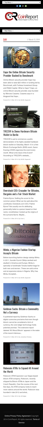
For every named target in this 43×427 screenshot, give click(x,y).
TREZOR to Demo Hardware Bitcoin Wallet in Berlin (20, 133)
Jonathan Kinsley (26, 337)
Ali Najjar (23, 396)
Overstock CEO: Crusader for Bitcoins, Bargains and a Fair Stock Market (21, 192)
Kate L (23, 218)
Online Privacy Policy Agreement (17, 416)
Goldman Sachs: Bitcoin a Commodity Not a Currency (21, 310)
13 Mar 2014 (14, 100)
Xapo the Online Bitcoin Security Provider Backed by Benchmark (18, 73)
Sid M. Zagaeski (25, 100)
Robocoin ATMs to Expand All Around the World (20, 369)
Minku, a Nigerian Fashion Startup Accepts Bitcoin (19, 251)
